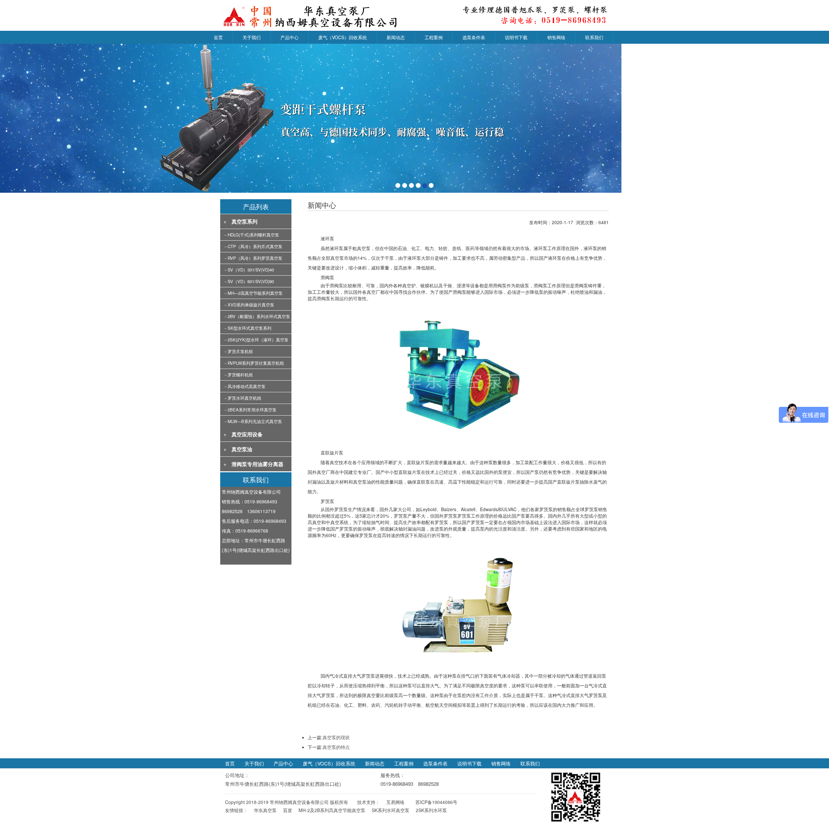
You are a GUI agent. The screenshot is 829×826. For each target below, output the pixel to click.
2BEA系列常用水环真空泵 (252, 410)
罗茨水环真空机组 (244, 398)
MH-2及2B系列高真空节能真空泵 (332, 810)
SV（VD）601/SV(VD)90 (251, 281)
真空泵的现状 (336, 737)
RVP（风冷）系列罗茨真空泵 (255, 258)
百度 (287, 810)
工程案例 (434, 37)
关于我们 (252, 37)
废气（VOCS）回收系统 (342, 37)
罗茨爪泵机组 (240, 351)
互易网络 (395, 802)
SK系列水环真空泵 (390, 810)
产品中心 (289, 37)
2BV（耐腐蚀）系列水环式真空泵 (259, 316)
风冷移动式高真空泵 (247, 386)
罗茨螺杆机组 (240, 375)
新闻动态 (396, 37)
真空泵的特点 (336, 747)
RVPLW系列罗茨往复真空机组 (256, 363)
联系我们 (594, 37)
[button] (62, 118)
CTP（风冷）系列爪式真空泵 (255, 246)
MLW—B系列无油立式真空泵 (255, 421)
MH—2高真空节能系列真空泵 (255, 293)
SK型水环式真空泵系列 (249, 328)
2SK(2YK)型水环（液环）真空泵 (258, 340)
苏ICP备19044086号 (436, 802)
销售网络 (556, 37)
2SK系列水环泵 (431, 810)
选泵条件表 (473, 37)
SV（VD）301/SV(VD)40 (251, 270)
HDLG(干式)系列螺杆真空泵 (253, 235)
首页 (218, 37)
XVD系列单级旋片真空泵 (251, 305)
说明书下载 (516, 37)
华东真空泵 (265, 810)
